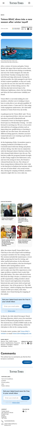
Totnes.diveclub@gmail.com (21, 333)
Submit (26, 306)
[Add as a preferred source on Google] (16, 28)
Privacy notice (11, 311)
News (2, 15)
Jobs (2, 384)
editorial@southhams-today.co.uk (10, 424)
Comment (27, 362)
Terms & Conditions (7, 379)
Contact (3, 380)
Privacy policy (5, 382)
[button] (3, 3)
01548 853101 (10, 421)
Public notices (5, 386)
